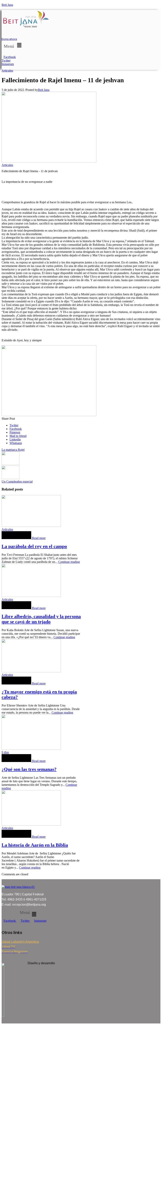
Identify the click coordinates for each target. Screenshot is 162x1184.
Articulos (7, 70)
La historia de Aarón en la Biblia (35, 845)
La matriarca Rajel (13, 449)
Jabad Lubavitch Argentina (20, 941)
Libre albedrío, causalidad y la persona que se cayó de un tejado (41, 619)
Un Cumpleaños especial (17, 481)
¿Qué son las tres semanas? (29, 769)
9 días (5, 752)
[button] (13, 45)
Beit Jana (7, 4)
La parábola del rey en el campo (34, 546)
